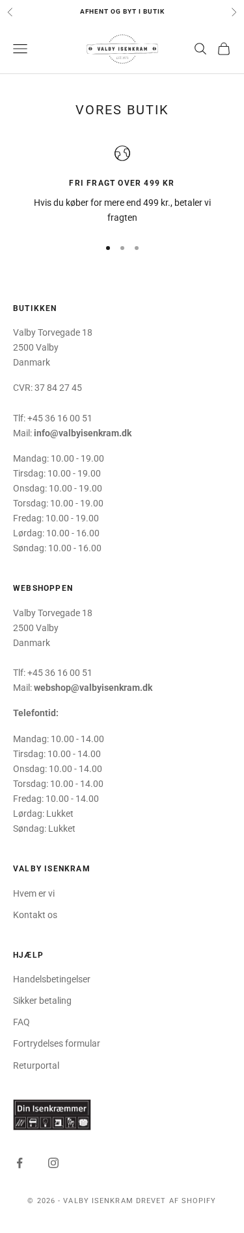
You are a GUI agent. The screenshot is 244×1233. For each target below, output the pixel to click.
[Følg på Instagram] (53, 1162)
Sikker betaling (42, 1000)
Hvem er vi (34, 893)
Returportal (36, 1065)
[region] (122, 185)
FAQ (21, 1022)
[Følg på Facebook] (19, 1162)
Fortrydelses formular (56, 1043)
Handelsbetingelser (51, 979)
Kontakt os (35, 915)
